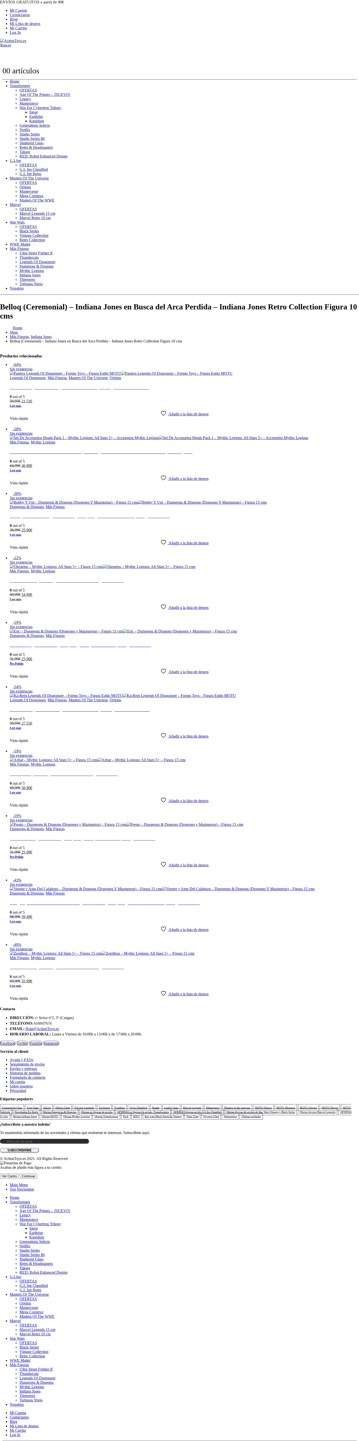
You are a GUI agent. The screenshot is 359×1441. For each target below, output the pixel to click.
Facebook (7, 1043)
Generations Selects (35, 125)
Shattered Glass (31, 143)
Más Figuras (19, 249)
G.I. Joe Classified (34, 169)
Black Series (29, 231)
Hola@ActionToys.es (42, 1029)
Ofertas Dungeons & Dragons (59, 1112)
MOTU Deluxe (263, 1107)
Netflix (25, 130)
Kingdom (36, 121)
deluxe (47, 1107)
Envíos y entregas (23, 1069)
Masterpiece (29, 103)
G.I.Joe (15, 161)
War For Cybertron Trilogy (40, 108)
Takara (25, 152)
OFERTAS (28, 90)
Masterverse (29, 191)
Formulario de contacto (27, 1077)
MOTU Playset (330, 1107)
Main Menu (19, 1185)
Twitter (22, 1043)
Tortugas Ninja (31, 284)
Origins (25, 187)
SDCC (136, 1116)
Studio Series (30, 134)
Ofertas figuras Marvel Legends (317, 1112)
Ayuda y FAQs (21, 1060)
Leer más (15, 406)
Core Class (33, 1107)
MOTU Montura (285, 1107)
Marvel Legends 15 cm (37, 213)
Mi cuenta (17, 1082)
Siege (33, 112)
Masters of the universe (237, 1107)
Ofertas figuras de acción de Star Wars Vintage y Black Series (260, 1112)
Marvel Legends (192, 1107)
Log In (15, 32)
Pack (125, 1116)
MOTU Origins (308, 1107)
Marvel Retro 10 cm (35, 218)
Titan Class (192, 1116)
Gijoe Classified (138, 1107)
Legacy (25, 99)
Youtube (35, 1043)
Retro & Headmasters (36, 147)
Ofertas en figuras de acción (97, 1112)
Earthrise (36, 116)
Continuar (28, 1176)
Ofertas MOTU (50, 1116)
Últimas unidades (251, 1116)
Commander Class (12, 1107)
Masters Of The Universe (29, 178)
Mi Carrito (18, 28)
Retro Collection (32, 240)
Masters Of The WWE (37, 200)
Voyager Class (211, 1116)
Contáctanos (20, 15)
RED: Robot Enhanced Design (43, 156)
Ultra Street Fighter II (36, 253)
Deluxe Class (62, 1107)
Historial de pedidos (25, 1073)
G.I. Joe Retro (30, 174)
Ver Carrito (9, 1176)
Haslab (155, 1107)
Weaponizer (230, 1116)
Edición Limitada (84, 1107)
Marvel (15, 205)
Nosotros (17, 288)
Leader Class (171, 1107)
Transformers (20, 86)
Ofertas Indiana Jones (25, 1116)
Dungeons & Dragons (36, 266)
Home (14, 81)
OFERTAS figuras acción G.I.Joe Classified (197, 1112)
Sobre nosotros (21, 1086)
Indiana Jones (30, 275)
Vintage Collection (34, 235)
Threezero (27, 279)
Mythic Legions (32, 271)
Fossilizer (120, 1107)
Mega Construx (31, 196)
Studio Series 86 (32, 138)
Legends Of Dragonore (37, 262)
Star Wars (17, 222)
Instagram (51, 1043)
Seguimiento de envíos (27, 1064)
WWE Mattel (20, 244)
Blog (14, 19)
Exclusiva (104, 1107)
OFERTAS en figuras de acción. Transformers (143, 1112)
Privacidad (18, 1091)
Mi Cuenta (18, 10)
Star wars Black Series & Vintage (163, 1116)
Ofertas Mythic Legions (76, 1116)
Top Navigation (22, 1189)
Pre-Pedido (16, 663)
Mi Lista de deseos (25, 24)
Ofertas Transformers (106, 1116)
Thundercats (29, 257)
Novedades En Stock (26, 1112)
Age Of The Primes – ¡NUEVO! (45, 94)
